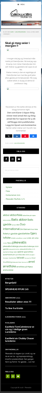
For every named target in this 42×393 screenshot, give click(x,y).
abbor (6, 215)
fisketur (6, 233)
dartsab (14, 224)
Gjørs (33, 233)
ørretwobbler (8, 270)
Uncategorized (19, 143)
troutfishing (7, 262)
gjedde (14, 233)
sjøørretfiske (28, 252)
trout (33, 258)
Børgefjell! (10, 282)
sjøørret (20, 252)
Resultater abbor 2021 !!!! (18, 302)
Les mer (31, 362)
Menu (22, 4)
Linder (24, 238)
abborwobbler (7, 220)
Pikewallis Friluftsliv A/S (15, 199)
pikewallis (19, 242)
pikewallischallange (10, 246)
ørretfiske (9, 266)
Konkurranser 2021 (13, 195)
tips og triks (28, 258)
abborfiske (16, 215)
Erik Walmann (25, 229)
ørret (31, 261)
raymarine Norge (8, 252)
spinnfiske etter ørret (22, 255)
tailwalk (20, 257)
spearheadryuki (9, 255)
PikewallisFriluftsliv (21, 14)
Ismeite (13, 238)
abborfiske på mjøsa (29, 215)
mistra (5, 243)
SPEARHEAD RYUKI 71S (16, 289)
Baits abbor (19, 219)
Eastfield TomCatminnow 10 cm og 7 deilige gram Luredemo (19, 329)
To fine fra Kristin (14, 308)
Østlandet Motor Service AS (20, 262)
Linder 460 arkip (33, 238)
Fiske (8, 191)
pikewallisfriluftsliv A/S (27, 249)
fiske (36, 229)
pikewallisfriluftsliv (14, 249)
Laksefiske (19, 238)
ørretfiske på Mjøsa (24, 267)
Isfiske (7, 237)
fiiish (32, 229)
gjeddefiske (24, 233)
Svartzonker (12, 258)
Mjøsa (9, 243)
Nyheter (9, 187)
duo (18, 225)
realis (15, 252)
